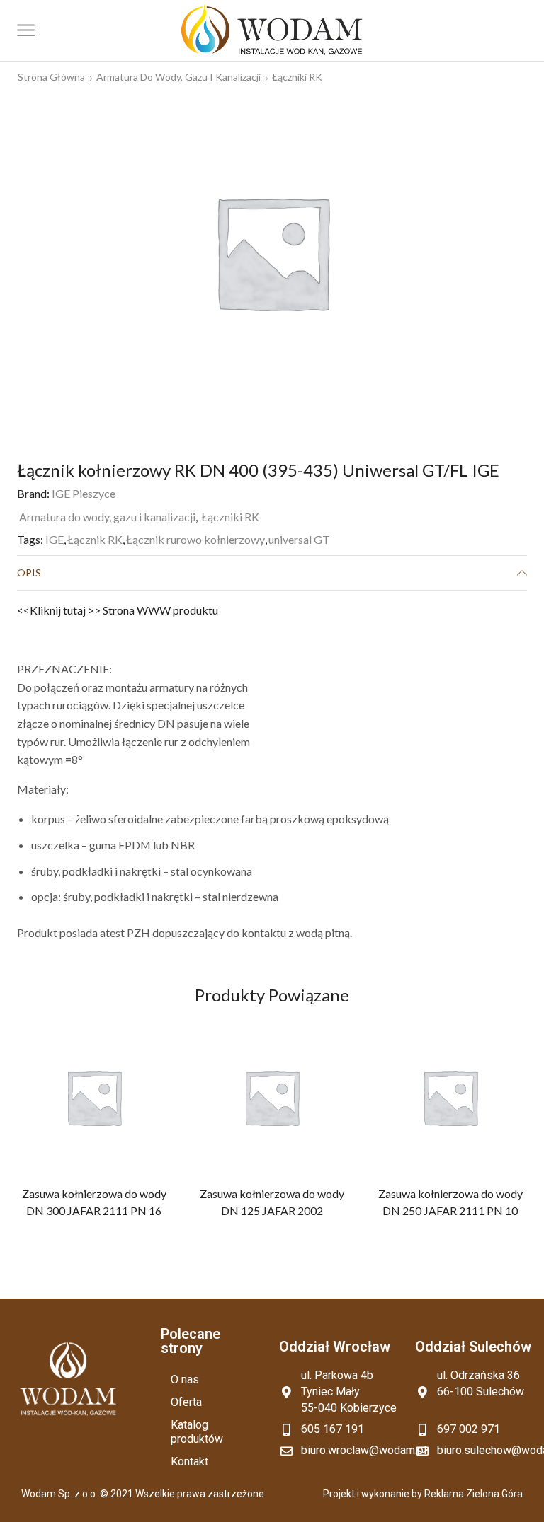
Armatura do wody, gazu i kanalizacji (178, 77)
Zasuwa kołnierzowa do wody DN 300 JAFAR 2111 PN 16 (94, 1202)
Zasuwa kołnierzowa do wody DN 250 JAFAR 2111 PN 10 (450, 1202)
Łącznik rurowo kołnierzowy (195, 539)
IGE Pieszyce (83, 493)
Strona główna (51, 77)
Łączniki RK (297, 77)
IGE (54, 539)
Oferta (186, 1402)
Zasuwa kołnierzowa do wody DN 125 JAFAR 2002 (272, 1202)
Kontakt (189, 1461)
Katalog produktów (197, 1432)
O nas (185, 1379)
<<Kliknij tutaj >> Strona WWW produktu (117, 610)
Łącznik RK (95, 539)
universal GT (299, 539)
